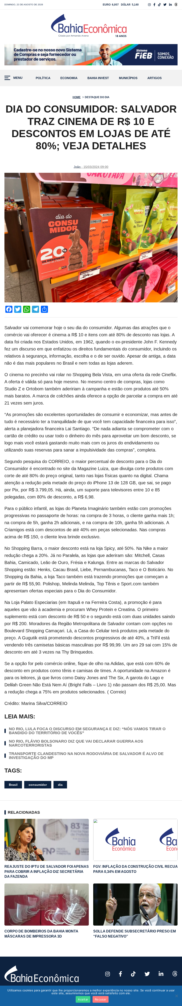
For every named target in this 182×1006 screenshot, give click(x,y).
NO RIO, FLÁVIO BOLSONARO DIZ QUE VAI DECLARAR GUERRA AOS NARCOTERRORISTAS (76, 743)
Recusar (100, 999)
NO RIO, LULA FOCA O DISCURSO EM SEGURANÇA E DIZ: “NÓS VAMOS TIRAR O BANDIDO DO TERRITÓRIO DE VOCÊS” (87, 731)
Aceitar (83, 999)
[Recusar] (176, 996)
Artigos (154, 78)
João (77, 167)
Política (43, 78)
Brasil (13, 784)
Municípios (128, 78)
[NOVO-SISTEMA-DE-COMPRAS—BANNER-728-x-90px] (91, 54)
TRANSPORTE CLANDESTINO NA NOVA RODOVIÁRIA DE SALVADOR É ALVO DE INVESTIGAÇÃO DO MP (86, 756)
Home (77, 97)
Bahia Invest (98, 78)
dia (60, 784)
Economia (68, 78)
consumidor (38, 784)
